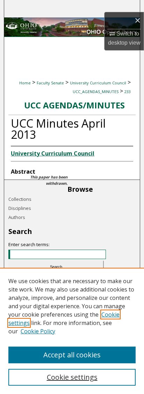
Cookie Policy (38, 331)
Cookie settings (72, 377)
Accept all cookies (72, 354)
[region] (72, 331)
